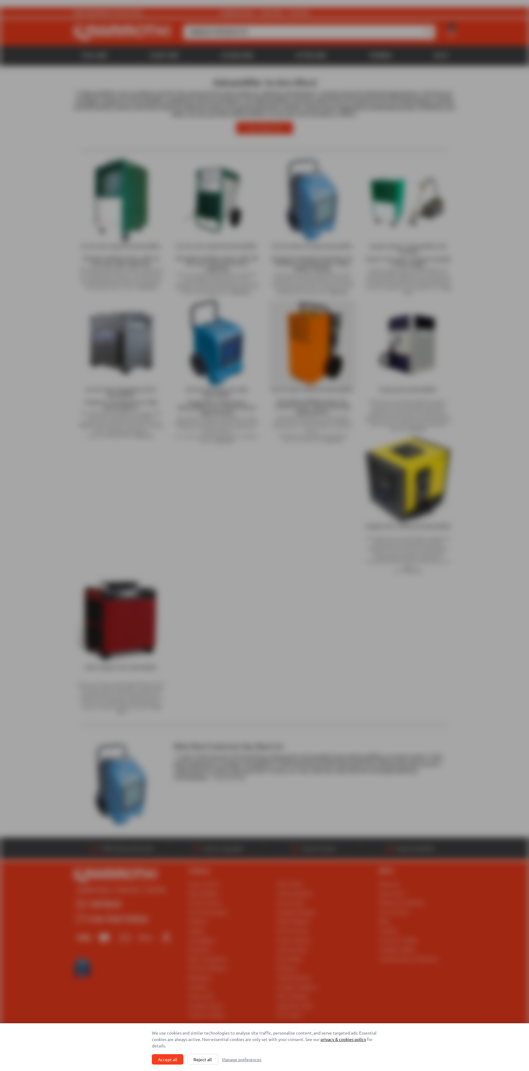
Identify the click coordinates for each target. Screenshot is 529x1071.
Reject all (202, 1059)
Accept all (167, 1059)
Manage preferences (241, 1059)
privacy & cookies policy (343, 1039)
